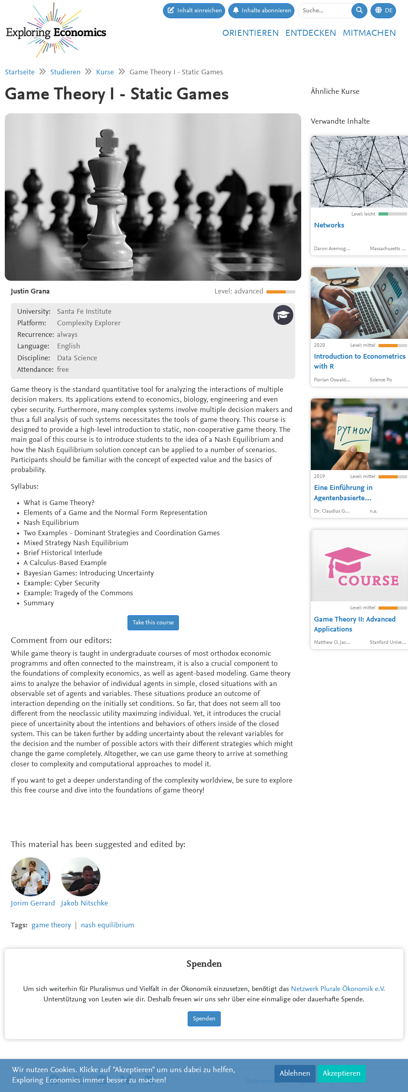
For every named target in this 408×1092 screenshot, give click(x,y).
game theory (51, 925)
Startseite (20, 72)
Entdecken (310, 33)
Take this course (153, 623)
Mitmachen (369, 33)
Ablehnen (295, 1074)
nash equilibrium (107, 925)
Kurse (105, 72)
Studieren (65, 72)
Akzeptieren (342, 1074)
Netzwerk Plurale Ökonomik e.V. (338, 989)
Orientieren (250, 33)
